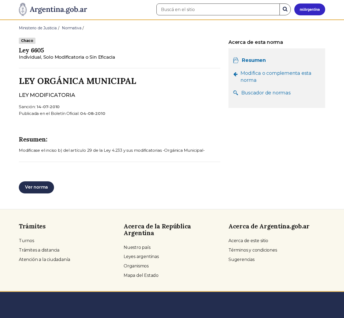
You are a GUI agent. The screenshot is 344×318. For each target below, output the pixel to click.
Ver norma (36, 187)
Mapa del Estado (141, 275)
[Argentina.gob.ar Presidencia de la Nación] (53, 9)
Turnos (26, 240)
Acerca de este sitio (248, 240)
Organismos (136, 265)
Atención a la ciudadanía (44, 259)
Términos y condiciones (252, 250)
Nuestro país (137, 247)
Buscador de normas (266, 93)
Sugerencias (241, 259)
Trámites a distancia (39, 250)
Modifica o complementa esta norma (276, 76)
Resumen (254, 60)
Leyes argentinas (141, 256)
